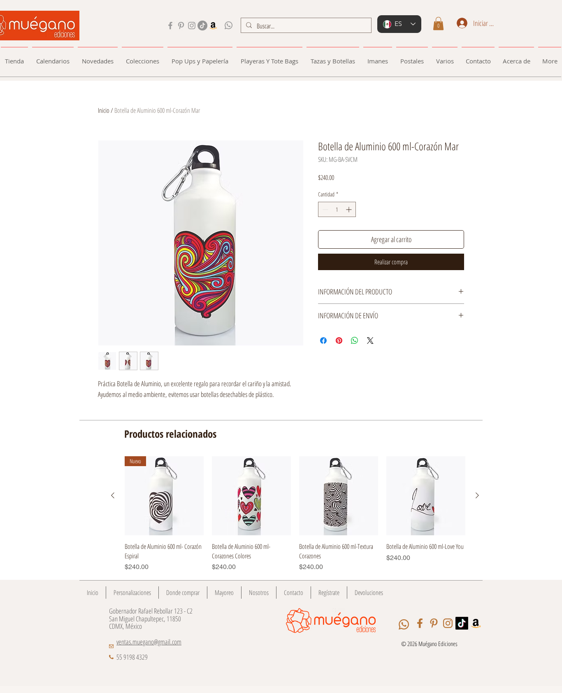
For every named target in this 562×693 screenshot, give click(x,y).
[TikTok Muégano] (202, 25)
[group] (295, 514)
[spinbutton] (337, 209)
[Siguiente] (477, 495)
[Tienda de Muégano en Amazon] (213, 25)
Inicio (103, 110)
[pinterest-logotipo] (433, 623)
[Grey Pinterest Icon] (181, 25)
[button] (438, 23)
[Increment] (349, 209)
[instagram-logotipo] (447, 623)
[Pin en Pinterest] (339, 340)
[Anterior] (113, 495)
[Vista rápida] (251, 495)
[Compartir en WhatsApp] (355, 340)
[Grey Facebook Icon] (170, 25)
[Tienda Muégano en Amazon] (475, 623)
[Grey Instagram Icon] (192, 25)
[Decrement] (324, 209)
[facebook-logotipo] (419, 623)
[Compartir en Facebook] (323, 340)
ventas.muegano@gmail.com (148, 641)
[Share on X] (370, 340)
